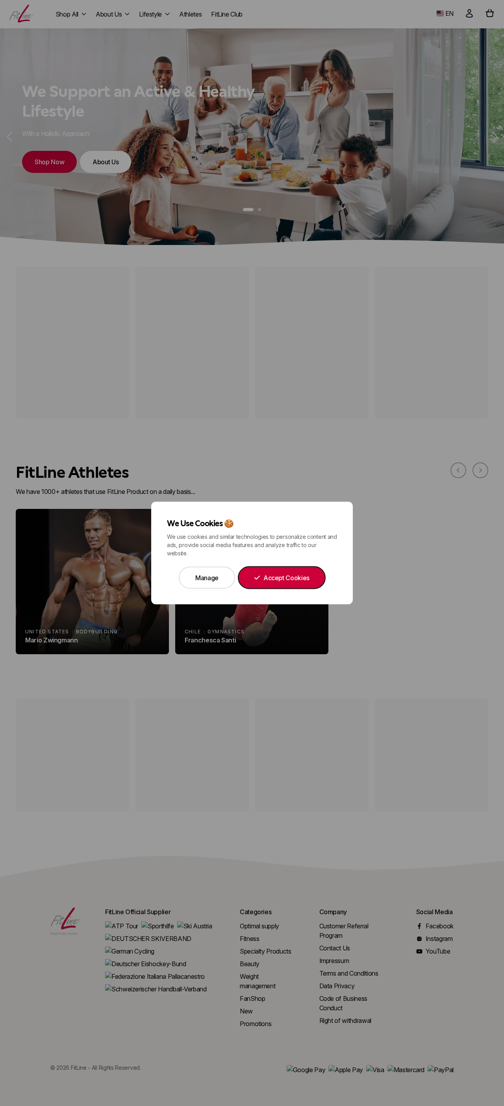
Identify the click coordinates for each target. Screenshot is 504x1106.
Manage (207, 578)
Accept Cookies (286, 578)
